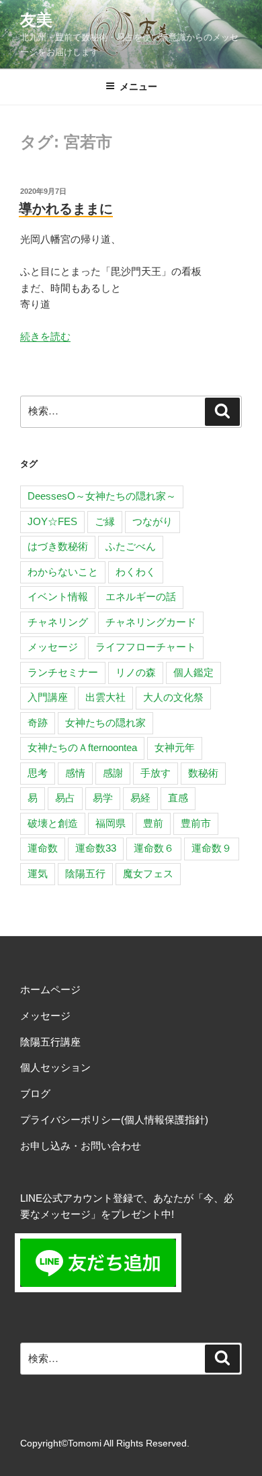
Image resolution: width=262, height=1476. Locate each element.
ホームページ (50, 989)
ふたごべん (130, 546)
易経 (140, 797)
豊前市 (196, 823)
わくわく (136, 571)
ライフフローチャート (145, 646)
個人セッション (55, 1067)
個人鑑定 (193, 672)
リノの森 (136, 672)
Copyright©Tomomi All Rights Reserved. (104, 1443)
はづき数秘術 (58, 546)
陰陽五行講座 (50, 1041)
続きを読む (45, 336)
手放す (155, 773)
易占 (65, 797)
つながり (152, 521)
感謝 (113, 773)
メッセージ (53, 646)
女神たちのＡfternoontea (82, 747)
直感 (178, 797)
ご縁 (105, 521)
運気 (38, 873)
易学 (103, 797)
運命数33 (95, 848)
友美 (36, 20)
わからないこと (63, 571)
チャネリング (58, 622)
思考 (38, 773)
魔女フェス (148, 873)
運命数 (43, 848)
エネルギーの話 (140, 596)
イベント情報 (58, 596)
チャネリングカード (150, 622)
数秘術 (203, 773)
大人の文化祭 (173, 697)
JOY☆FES (52, 521)
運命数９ (211, 848)
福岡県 (110, 823)
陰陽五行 (85, 873)
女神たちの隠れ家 (105, 722)
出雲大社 (105, 697)
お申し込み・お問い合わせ (80, 1145)
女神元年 (175, 747)
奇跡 (38, 722)
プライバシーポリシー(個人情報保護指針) (114, 1119)
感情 (75, 773)
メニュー (138, 86)
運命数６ (154, 848)
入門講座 (48, 697)
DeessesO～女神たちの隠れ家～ (102, 496)
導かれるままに (66, 208)
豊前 (153, 823)
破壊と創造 (53, 823)
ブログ (35, 1093)
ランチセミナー (63, 672)
